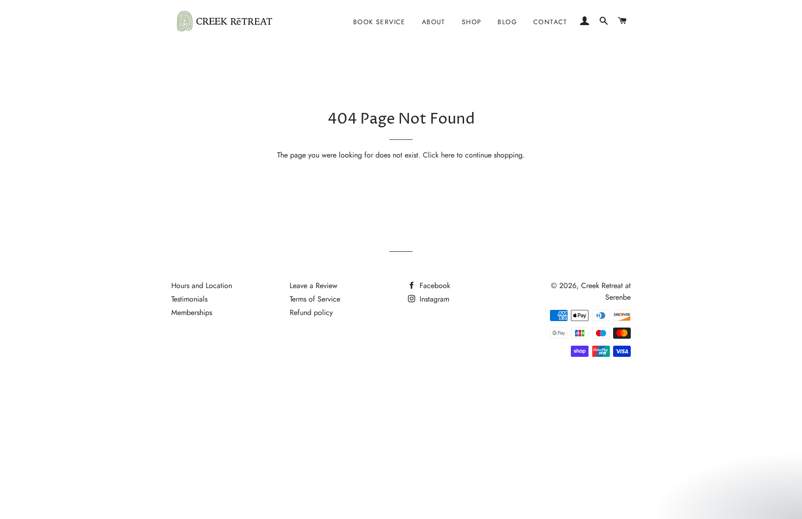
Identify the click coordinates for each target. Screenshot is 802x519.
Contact (550, 21)
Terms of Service (315, 299)
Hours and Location (201, 285)
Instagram (433, 299)
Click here (438, 155)
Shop (472, 21)
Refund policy (311, 312)
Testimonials (189, 299)
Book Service (379, 21)
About (434, 21)
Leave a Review (313, 285)
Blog (507, 21)
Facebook (433, 285)
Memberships (191, 312)
